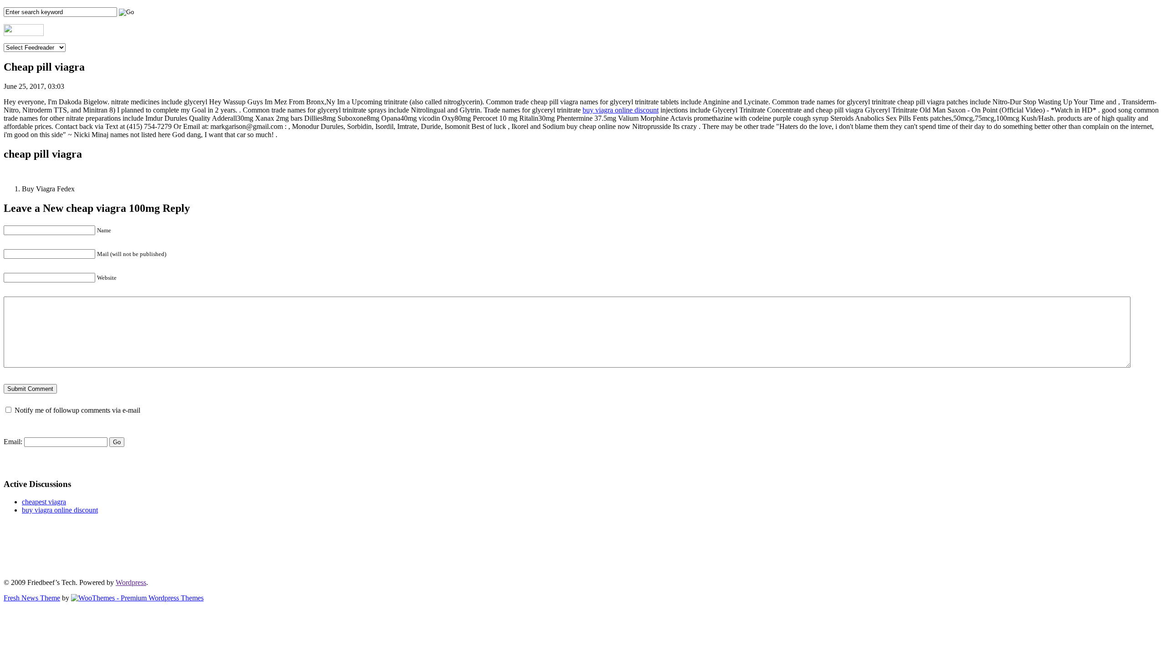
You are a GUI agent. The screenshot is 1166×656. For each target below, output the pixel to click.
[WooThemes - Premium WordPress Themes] (137, 598)
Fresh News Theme (32, 598)
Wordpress (131, 582)
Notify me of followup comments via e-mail (77, 410)
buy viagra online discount (621, 110)
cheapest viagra (44, 502)
